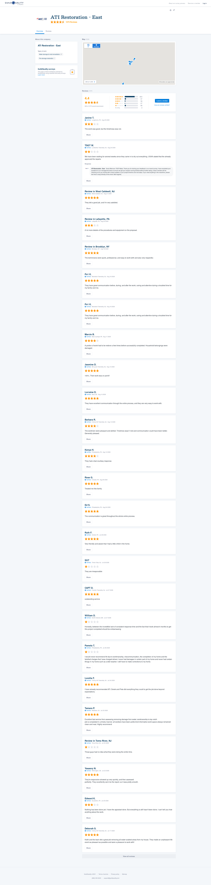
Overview (39, 31)
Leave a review (162, 101)
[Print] (170, 10)
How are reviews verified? (162, 105)
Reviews (48, 31)
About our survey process (177, 3)
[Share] (174, 10)
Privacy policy (115, 874)
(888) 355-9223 (96, 878)
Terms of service (103, 874)
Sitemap (124, 874)
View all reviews (129, 856)
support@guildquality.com (111, 878)
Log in (205, 3)
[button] (135, 59)
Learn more (41, 75)
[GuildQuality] (14, 3)
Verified (88, 120)
